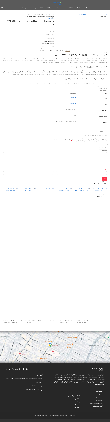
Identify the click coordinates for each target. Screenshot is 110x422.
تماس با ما (77, 407)
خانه (52, 14)
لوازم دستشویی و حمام (33, 14)
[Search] (2, 7)
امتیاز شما (106, 144)
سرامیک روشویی (98, 398)
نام (106, 170)
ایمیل (52, 170)
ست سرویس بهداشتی (44, 49)
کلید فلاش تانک (98, 406)
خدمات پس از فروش (74, 396)
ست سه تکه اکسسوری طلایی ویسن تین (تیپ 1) (82, 321)
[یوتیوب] (27, 369)
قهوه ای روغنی (72, 103)
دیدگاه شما (104, 150)
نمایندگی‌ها (76, 399)
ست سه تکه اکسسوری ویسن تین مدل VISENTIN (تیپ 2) (10, 321)
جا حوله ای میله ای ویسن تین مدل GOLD (28, 321)
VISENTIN (73, 97)
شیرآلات (100, 395)
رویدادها (77, 402)
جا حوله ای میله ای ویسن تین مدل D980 (100, 195)
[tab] (68, 51)
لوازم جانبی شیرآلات (45, 14)
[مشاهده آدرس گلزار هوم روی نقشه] (55, 347)
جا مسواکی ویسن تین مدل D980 (46, 320)
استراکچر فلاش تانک (96, 403)
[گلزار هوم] (78, 369)
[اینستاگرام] (13, 369)
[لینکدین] (20, 369)
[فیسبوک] (23, 369)
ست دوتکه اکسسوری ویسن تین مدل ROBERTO (64, 321)
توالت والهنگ (99, 400)
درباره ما (77, 405)
